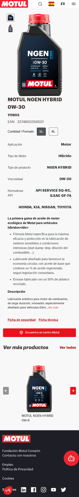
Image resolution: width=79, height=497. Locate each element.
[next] (73, 391)
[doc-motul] (71, 458)
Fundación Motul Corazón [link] (21, 450)
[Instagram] (43, 489)
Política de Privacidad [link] (17, 469)
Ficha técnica (48, 319)
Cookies (8, 478)
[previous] (6, 391)
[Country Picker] (51, 4)
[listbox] (39, 390)
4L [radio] (53, 131)
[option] (39, 390)
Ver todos (68, 347)
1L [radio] (41, 131)
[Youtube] (53, 489)
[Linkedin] (23, 489)
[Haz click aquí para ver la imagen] (10, 17)
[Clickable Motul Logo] (14, 4)
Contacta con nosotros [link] (19, 455)
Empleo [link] (7, 464)
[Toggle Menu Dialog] (73, 4)
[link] (39, 332)
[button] (8, 490)
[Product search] (40, 4)
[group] (47, 132)
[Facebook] (33, 489)
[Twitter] (63, 489)
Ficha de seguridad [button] (22, 319)
